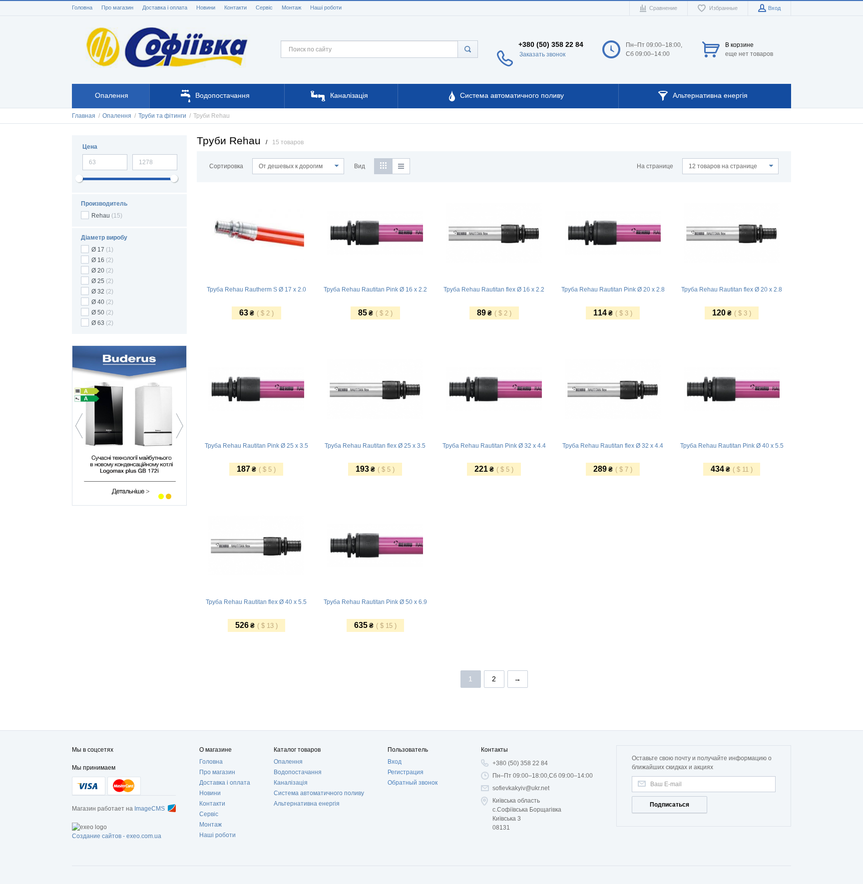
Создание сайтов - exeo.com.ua (116, 836)
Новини (205, 7)
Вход (395, 762)
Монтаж (291, 7)
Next (177, 425)
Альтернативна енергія (307, 803)
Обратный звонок (412, 783)
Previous (81, 425)
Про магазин (117, 7)
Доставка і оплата (164, 7)
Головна (82, 7)
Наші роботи (326, 7)
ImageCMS (149, 808)
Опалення (288, 761)
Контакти (235, 7)
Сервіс (264, 7)
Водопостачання (298, 772)
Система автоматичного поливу (319, 793)
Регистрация (406, 772)
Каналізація (291, 782)
